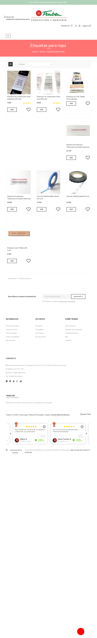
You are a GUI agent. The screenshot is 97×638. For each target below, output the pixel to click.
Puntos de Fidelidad (12, 337)
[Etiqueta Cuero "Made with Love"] (19, 233)
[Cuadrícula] (10, 64)
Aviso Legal (24, 415)
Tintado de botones (71, 333)
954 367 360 (19, 369)
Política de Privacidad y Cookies (40, 415)
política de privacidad (67, 301)
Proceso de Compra (12, 326)
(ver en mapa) (61, 365)
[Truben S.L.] (48, 15)
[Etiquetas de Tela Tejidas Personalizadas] (78, 82)
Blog (66, 337)
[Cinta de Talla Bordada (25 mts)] (78, 182)
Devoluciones (10, 340)
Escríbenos (18, 376)
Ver (12, 110)
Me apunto (78, 296)
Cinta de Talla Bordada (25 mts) (77, 196)
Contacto (68, 340)
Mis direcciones (40, 337)
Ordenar (22, 64)
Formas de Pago (11, 333)
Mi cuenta (38, 326)
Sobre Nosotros (70, 326)
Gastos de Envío (11, 329)
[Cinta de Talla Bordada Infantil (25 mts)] (48, 182)
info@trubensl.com (19, 373)
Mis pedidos (39, 329)
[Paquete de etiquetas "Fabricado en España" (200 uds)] (19, 182)
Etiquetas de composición (73, 329)
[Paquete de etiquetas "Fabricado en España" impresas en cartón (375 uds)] (78, 130)
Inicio (35, 52)
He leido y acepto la (51, 301)
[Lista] (16, 64)
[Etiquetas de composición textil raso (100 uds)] (48, 82)
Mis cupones (39, 333)
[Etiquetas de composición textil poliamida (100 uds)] (19, 82)
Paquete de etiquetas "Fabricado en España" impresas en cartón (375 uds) (77, 147)
